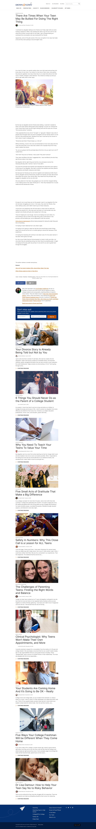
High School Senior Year (21, 584)
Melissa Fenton (21, 744)
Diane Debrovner (22, 791)
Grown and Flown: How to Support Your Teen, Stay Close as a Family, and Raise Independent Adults (40, 299)
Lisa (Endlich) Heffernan (42, 288)
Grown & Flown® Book (55, 810)
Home (17, 276)
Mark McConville (22, 646)
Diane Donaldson (22, 546)
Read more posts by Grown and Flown (32, 303)
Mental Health (19, 634)
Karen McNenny (22, 355)
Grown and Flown (24, 4)
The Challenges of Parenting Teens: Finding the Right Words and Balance (34, 589)
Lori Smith (21, 404)
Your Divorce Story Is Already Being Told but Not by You (33, 351)
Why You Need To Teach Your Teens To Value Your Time (33, 446)
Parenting (25, 276)
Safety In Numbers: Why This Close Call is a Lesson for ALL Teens (37, 541)
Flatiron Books (37, 300)
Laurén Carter (21, 498)
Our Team (51, 815)
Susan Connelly (22, 596)
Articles (20, 276)
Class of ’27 (36, 8)
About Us (48, 3)
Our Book (62, 3)
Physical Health (19, 782)
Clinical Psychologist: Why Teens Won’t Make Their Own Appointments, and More (35, 639)
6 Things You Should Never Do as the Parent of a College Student (36, 399)
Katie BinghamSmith (22, 451)
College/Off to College (57, 8)
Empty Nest (36, 819)
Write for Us (52, 817)
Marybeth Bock (22, 694)
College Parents (19, 395)
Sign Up (52, 316)
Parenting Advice (19, 13)
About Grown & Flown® (55, 807)
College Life (18, 489)
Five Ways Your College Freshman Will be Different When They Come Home (36, 738)
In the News (52, 812)
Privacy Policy (40, 824)
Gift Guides (67, 8)
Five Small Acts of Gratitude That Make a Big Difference (36, 493)
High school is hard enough (23, 221)
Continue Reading (23, 368)
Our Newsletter (55, 3)
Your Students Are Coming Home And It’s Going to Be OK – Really (35, 690)
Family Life (18, 8)
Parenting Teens (27, 8)
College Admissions (44, 8)
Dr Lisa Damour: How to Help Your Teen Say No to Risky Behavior (36, 786)
